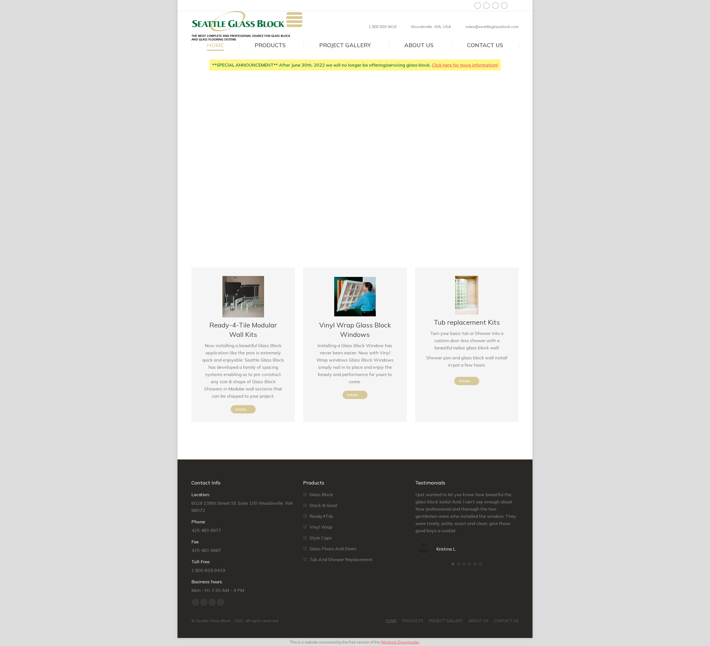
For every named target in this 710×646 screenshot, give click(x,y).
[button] (453, 564)
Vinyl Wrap (321, 527)
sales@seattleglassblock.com (492, 26)
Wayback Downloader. (400, 642)
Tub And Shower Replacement (341, 559)
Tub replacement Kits (467, 322)
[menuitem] (215, 45)
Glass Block (321, 494)
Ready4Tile (321, 516)
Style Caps (321, 538)
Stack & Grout (323, 505)
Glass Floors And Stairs (333, 548)
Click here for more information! (465, 65)
